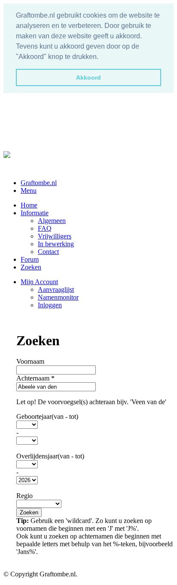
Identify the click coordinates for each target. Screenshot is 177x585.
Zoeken (31, 267)
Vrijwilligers (54, 236)
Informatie (35, 213)
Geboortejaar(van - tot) (47, 416)
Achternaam (35, 378)
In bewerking (56, 244)
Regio (24, 495)
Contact (48, 251)
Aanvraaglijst (56, 289)
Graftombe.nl (39, 182)
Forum (30, 259)
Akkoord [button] (88, 77)
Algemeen (52, 220)
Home (29, 205)
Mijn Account (39, 281)
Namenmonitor (58, 297)
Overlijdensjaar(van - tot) (50, 456)
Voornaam (30, 361)
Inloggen (50, 305)
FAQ (45, 228)
